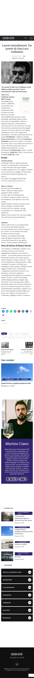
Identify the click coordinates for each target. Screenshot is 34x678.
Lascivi (4, 337)
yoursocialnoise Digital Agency (21, 670)
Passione (11, 337)
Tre (25, 337)
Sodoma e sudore (21, 544)
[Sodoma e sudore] (7, 544)
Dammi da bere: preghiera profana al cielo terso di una (24, 532)
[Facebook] (17, 664)
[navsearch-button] (26, 38)
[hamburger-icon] (31, 38)
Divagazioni (24, 379)
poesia (19, 337)
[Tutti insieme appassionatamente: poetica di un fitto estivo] (7, 516)
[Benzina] (7, 556)
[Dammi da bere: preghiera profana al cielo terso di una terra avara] (7, 531)
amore (11, 334)
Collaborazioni (10, 379)
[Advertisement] (17, 18)
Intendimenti (25, 334)
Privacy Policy (19, 668)
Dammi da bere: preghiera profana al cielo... (16, 383)
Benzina (18, 557)
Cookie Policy (26, 668)
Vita (30, 337)
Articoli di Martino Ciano (23, 513)
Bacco (17, 334)
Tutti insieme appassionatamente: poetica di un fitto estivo (23, 518)
